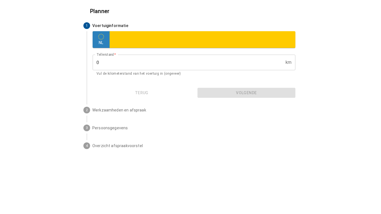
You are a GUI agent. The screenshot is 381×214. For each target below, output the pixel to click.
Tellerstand (106, 55)
